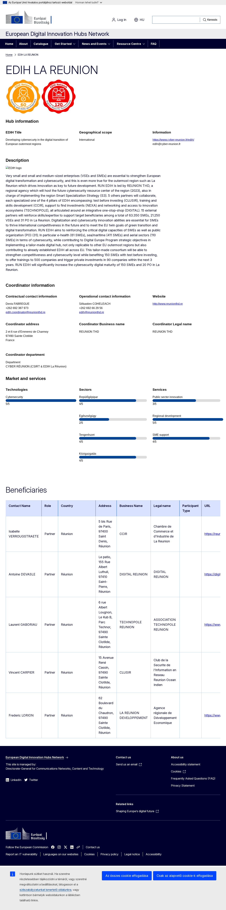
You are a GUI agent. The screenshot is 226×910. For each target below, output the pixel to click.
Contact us (93, 847)
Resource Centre (129, 44)
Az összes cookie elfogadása (126, 876)
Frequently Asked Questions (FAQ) (193, 778)
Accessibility (154, 854)
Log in (121, 20)
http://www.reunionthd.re (168, 303)
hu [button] (142, 20)
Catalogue (41, 44)
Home (9, 44)
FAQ (153, 44)
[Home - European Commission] (34, 18)
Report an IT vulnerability (21, 854)
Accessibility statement (185, 764)
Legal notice (132, 854)
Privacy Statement (183, 785)
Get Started (63, 44)
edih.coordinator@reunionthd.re (25, 312)
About (23, 44)
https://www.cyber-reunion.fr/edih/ (173, 139)
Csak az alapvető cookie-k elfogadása (185, 876)
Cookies (89, 854)
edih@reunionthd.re (91, 312)
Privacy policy (109, 854)
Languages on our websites (60, 854)
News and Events (94, 44)
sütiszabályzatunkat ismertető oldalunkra (45, 889)
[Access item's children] (75, 44)
